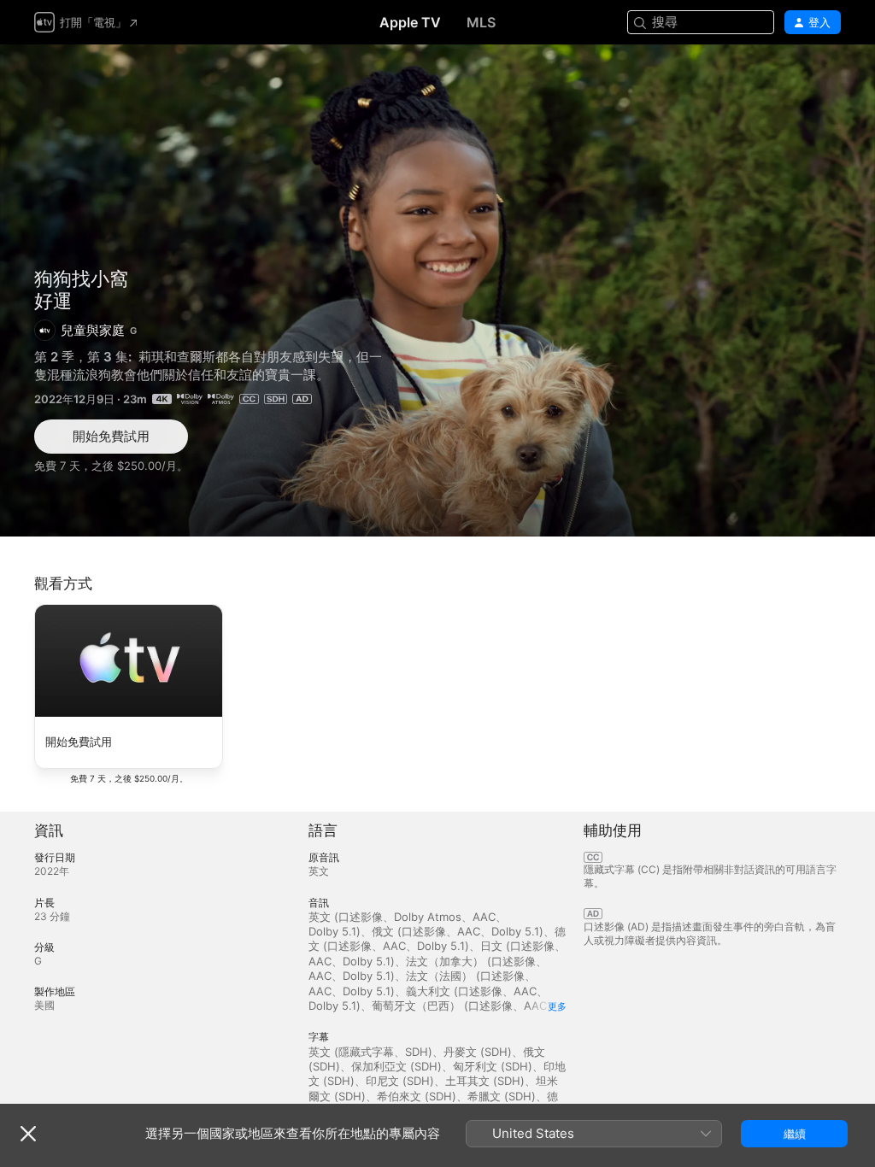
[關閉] (28, 1133)
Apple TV (410, 22)
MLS (481, 22)
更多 (557, 1006)
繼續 (795, 1134)
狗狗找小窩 (81, 278)
